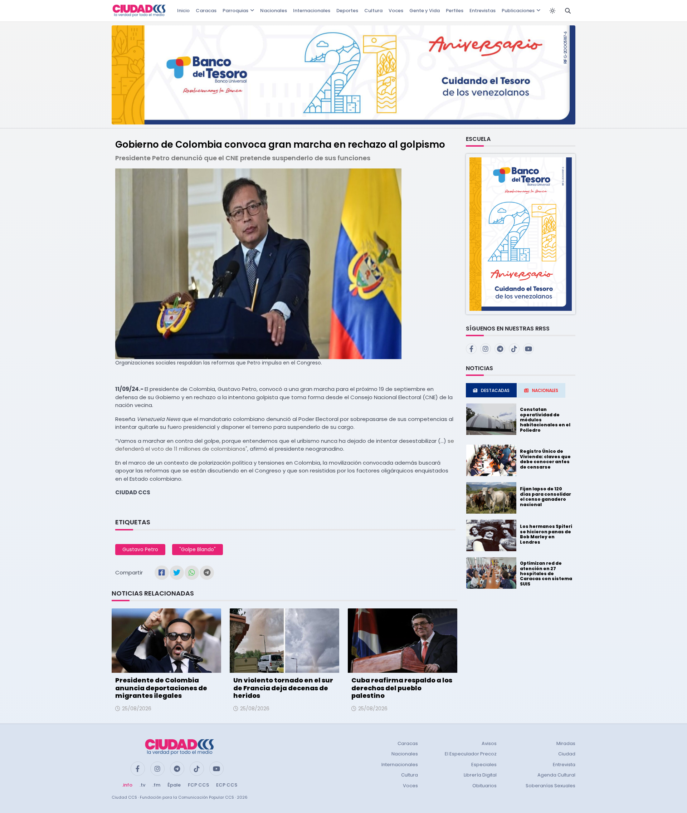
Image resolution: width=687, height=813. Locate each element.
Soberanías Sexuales (550, 785)
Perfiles (454, 10)
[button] (520, 234)
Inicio (183, 10)
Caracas (206, 10)
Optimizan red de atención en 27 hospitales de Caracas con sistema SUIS (546, 573)
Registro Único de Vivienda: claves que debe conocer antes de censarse (545, 459)
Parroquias (235, 10)
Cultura (373, 10)
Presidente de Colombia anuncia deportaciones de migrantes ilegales (161, 688)
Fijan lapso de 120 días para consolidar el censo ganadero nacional (545, 496)
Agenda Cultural (556, 775)
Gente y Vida (424, 10)
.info (127, 785)
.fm (156, 785)
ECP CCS (226, 785)
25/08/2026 (136, 708)
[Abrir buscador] (567, 10)
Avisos (489, 743)
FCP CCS (198, 785)
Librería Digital (480, 775)
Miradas (565, 743)
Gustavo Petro (140, 549)
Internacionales (311, 10)
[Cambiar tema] (552, 10)
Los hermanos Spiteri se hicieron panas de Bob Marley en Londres (546, 534)
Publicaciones (518, 10)
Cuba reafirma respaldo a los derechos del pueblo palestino (401, 688)
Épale (174, 785)
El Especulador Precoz (471, 753)
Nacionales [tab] (545, 390)
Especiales (484, 764)
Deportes (347, 10)
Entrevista (564, 764)
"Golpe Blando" (197, 549)
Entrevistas (482, 10)
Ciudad (566, 753)
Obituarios (484, 785)
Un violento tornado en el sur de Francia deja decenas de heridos (283, 688)
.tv (142, 785)
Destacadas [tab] (495, 390)
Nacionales (273, 10)
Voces (396, 10)
